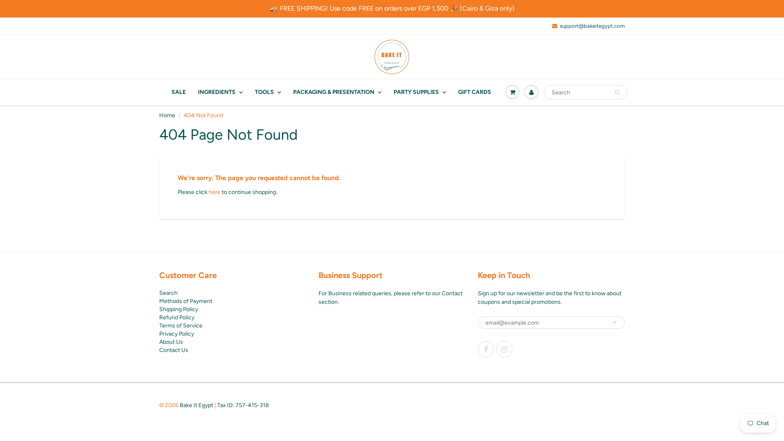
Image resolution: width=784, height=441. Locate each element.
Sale (179, 92)
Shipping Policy (178, 309)
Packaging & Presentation (333, 92)
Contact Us (173, 350)
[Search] (617, 92)
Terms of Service (181, 325)
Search (168, 293)
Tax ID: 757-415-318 (243, 405)
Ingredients (217, 92)
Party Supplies (416, 92)
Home (167, 115)
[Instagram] (504, 349)
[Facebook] (486, 349)
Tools (264, 92)
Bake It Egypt (196, 405)
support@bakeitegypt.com (592, 26)
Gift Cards (474, 92)
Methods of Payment (185, 301)
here (214, 192)
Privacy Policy (176, 333)
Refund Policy (176, 317)
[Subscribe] (614, 322)
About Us (171, 342)
